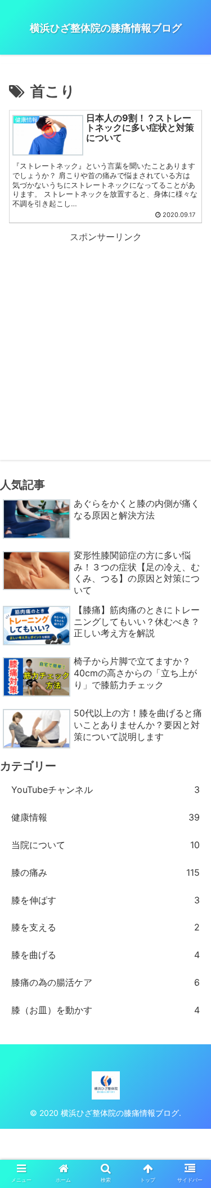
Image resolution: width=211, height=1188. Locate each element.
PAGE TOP (194, 1142)
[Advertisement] (105, 324)
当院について (105, 844)
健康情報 (105, 817)
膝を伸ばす (105, 900)
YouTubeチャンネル (105, 789)
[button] (189, 1010)
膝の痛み (105, 872)
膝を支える (105, 927)
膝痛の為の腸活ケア (105, 982)
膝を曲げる (105, 954)
